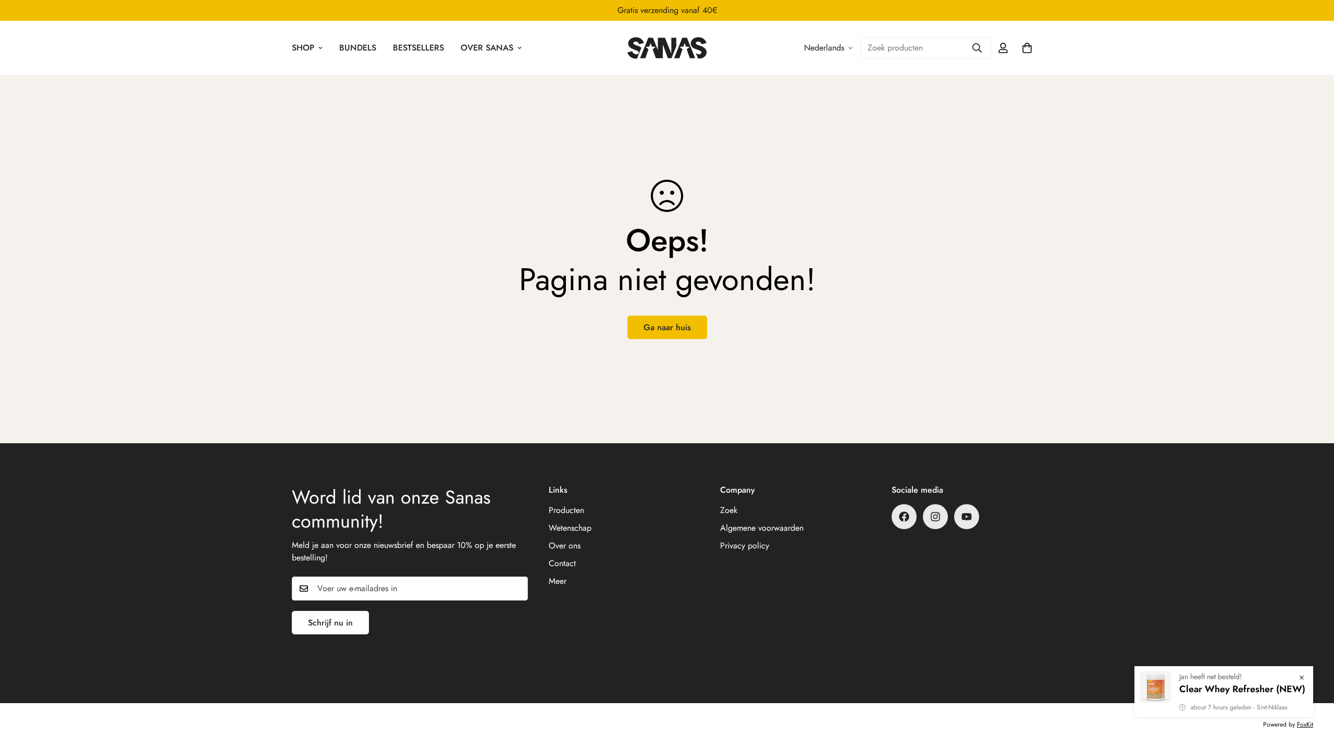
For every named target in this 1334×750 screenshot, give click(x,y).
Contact (562, 563)
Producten (566, 510)
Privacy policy (744, 546)
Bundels (357, 48)
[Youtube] (966, 516)
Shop (303, 48)
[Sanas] (666, 48)
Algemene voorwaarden (762, 528)
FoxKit (1305, 724)
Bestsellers (418, 48)
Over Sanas (487, 48)
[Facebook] (904, 516)
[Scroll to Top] (1314, 693)
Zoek (728, 510)
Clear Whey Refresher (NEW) (1242, 689)
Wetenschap (570, 528)
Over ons (564, 546)
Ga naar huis (667, 327)
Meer (557, 581)
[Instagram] (935, 516)
